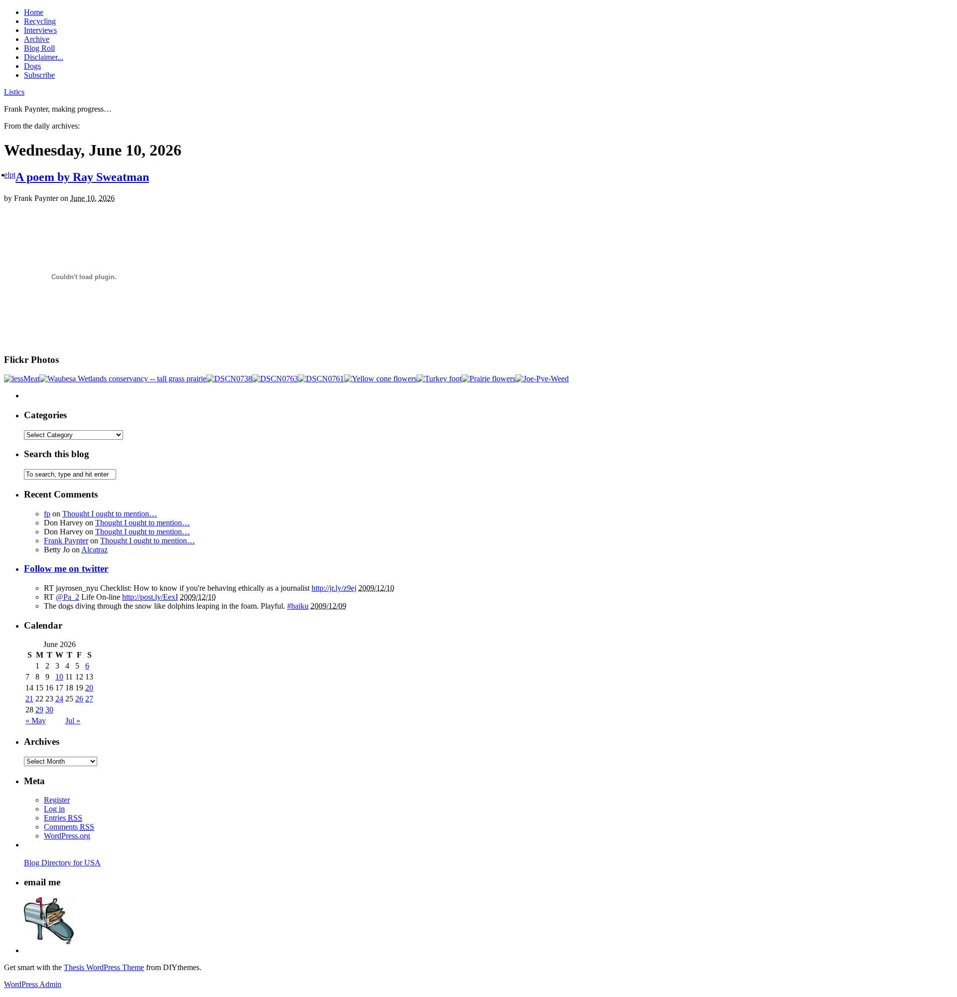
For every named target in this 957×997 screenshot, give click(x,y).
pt (12, 174)
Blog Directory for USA (62, 862)
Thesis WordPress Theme (104, 967)
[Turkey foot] (439, 378)
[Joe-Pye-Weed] (542, 378)
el (6, 174)
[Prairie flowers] (488, 378)
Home (33, 12)
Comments (69, 827)
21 (29, 698)
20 (89, 687)
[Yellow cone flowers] (380, 378)
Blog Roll (39, 48)
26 (79, 698)
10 (59, 676)
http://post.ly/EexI (150, 597)
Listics (14, 92)
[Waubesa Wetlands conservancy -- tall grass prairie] (122, 378)
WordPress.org (67, 835)
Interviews (40, 30)
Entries (63, 818)
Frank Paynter (66, 540)
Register (57, 800)
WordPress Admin (32, 984)
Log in (54, 809)
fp (47, 513)
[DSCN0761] (321, 378)
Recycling (40, 21)
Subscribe (39, 75)
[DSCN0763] (275, 378)
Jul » (72, 720)
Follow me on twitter (66, 568)
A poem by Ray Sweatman (82, 176)
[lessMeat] (21, 378)
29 (39, 709)
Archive (36, 39)
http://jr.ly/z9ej (334, 588)
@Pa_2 (67, 597)
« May (35, 720)
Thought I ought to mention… (109, 513)
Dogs (32, 66)
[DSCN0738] (229, 378)
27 (89, 698)
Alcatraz (94, 549)
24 (59, 698)
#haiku (298, 606)
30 (49, 709)
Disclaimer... (43, 57)
